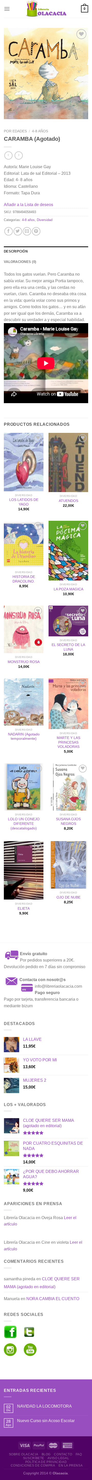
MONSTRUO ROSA (24, 662)
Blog (46, 1454)
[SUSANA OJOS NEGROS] (68, 787)
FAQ (79, 1454)
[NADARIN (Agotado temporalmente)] (23, 702)
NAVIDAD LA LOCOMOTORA (44, 1406)
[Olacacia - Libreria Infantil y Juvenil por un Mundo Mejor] (46, 9)
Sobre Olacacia (23, 1454)
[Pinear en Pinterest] (36, 231)
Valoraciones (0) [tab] (20, 262)
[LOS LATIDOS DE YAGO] (23, 462)
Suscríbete (33, 1458)
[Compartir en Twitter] (18, 231)
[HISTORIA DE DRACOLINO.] (23, 544)
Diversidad (44, 220)
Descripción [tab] (16, 251)
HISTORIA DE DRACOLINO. (24, 579)
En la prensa (71, 1465)
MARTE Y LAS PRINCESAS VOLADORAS (68, 742)
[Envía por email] (27, 231)
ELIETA (24, 908)
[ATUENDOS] (68, 462)
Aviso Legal (58, 1458)
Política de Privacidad (46, 1462)
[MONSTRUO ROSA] (23, 629)
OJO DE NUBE (68, 897)
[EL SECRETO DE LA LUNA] (68, 621)
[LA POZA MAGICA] (68, 550)
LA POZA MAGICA (68, 589)
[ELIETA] (23, 870)
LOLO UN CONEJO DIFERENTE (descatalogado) (24, 823)
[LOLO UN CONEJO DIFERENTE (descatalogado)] (23, 787)
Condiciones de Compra (33, 1465)
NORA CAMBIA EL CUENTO (52, 1299)
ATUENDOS (68, 501)
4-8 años (40, 131)
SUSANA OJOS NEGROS (68, 821)
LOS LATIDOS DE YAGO (23, 502)
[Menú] (7, 9)
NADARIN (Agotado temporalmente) (24, 736)
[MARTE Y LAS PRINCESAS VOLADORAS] (68, 703)
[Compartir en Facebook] (8, 231)
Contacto (63, 1454)
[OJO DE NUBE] (68, 864)
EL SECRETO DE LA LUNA (68, 647)
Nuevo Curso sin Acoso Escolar (46, 1421)
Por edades (15, 131)
